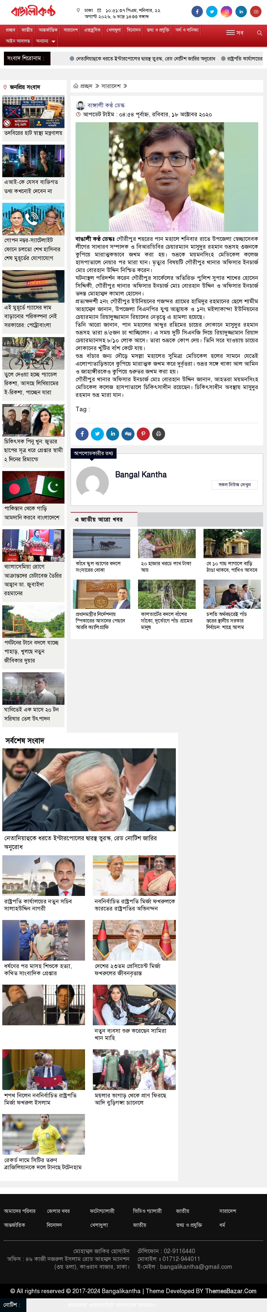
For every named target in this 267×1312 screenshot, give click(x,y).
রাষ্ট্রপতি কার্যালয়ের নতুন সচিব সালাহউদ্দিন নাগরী (38, 905)
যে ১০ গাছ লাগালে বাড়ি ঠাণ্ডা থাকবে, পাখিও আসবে (231, 566)
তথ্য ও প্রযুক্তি (158, 30)
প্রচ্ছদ (10, 30)
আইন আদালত (18, 41)
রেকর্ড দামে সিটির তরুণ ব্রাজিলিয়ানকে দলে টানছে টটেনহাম (43, 1164)
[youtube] (256, 11)
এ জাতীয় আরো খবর (99, 519)
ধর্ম (222, 1225)
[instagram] (228, 11)
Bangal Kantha (141, 474)
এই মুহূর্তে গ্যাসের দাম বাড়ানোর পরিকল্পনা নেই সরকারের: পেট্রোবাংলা (30, 316)
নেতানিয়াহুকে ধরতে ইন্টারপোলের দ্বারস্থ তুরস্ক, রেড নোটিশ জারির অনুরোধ (102, 59)
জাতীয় (27, 30)
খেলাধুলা (114, 30)
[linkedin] (242, 11)
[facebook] (198, 11)
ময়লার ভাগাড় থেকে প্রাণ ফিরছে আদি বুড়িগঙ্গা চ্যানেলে (130, 1099)
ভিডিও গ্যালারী (147, 1211)
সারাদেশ (71, 30)
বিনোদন (134, 30)
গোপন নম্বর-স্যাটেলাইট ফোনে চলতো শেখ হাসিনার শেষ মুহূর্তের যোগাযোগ (32, 249)
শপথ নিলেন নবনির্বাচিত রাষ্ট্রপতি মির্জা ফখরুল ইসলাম (40, 1099)
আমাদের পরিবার (19, 1211)
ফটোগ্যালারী (102, 1211)
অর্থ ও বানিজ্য (187, 30)
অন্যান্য (42, 41)
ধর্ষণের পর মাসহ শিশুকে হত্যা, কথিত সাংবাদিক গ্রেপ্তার (38, 970)
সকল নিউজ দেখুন (234, 485)
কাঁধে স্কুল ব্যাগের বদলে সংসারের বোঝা (98, 566)
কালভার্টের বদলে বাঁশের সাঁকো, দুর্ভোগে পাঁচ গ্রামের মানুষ (166, 621)
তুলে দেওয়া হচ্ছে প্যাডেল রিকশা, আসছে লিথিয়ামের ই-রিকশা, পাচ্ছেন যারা (31, 383)
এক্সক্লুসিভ (92, 30)
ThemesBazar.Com (231, 1291)
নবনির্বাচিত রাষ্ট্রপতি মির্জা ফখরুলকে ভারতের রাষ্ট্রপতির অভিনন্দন (135, 905)
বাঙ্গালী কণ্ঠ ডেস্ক (105, 105)
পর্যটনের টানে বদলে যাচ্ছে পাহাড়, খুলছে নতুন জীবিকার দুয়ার (31, 651)
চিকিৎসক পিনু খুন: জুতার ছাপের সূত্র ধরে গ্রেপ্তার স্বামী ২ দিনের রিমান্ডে (33, 450)
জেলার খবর (58, 1211)
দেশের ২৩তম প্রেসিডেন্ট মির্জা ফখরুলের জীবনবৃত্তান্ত (128, 970)
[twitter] (213, 11)
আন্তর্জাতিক (48, 30)
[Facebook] (82, 433)
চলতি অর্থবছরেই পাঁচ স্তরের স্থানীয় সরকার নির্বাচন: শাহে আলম (226, 621)
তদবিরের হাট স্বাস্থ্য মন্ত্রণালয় (33, 133)
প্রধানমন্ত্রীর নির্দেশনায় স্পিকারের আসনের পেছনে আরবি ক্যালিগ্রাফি (100, 621)
